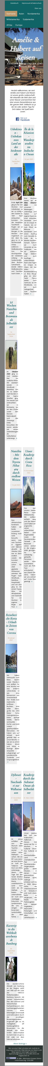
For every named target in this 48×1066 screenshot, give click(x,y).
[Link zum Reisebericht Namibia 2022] (16, 517)
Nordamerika (33, 13)
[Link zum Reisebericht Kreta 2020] (11, 672)
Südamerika (28, 19)
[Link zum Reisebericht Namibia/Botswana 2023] (11, 368)
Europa (19, 25)
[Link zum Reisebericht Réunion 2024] (28, 195)
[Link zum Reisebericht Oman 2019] (28, 830)
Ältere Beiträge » (20, 1043)
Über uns (38, 8)
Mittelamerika (13, 19)
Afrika (9, 25)
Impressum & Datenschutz (31, 3)
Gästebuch (14, 3)
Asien (21, 13)
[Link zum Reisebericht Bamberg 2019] (11, 980)
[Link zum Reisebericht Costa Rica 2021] (28, 505)
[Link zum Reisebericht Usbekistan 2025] (16, 199)
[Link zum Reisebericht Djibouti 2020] (16, 836)
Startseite (11, 13)
